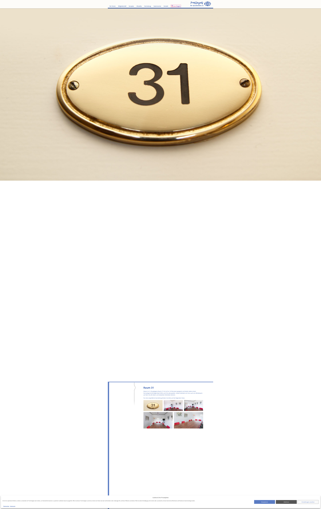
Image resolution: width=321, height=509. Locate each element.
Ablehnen (286, 502)
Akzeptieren (264, 502)
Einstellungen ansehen (308, 502)
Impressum (12, 506)
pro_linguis (177, 6)
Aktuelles (139, 6)
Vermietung (147, 6)
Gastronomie (157, 6)
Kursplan (131, 6)
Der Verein (113, 6)
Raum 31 (148, 387)
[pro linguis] (200, 4)
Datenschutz (6, 506)
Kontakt (166, 6)
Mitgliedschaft (122, 6)
